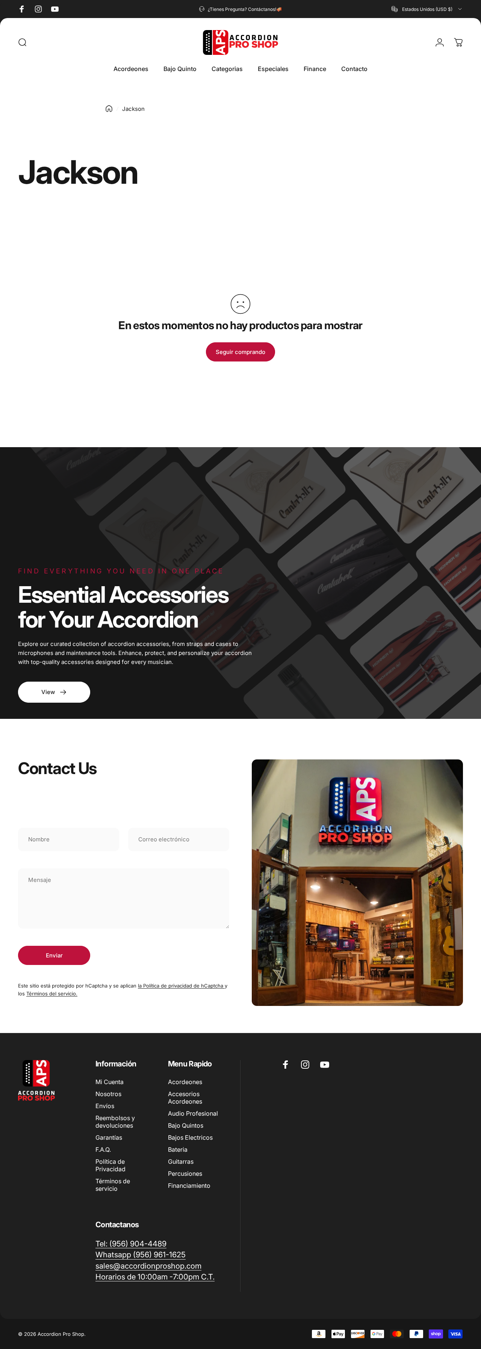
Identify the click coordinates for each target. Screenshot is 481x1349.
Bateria (178, 1149)
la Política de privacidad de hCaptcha (181, 986)
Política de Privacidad (110, 1165)
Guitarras (181, 1161)
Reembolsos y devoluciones (115, 1121)
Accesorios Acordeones (185, 1097)
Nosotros (108, 1094)
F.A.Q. (103, 1149)
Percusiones (185, 1173)
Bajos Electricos (190, 1137)
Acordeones (185, 1082)
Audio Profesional (193, 1113)
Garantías (108, 1137)
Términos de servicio (112, 1184)
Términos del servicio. (51, 994)
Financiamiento (189, 1185)
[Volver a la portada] (109, 108)
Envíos (104, 1106)
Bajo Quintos (185, 1125)
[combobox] (427, 9)
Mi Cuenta (109, 1082)
